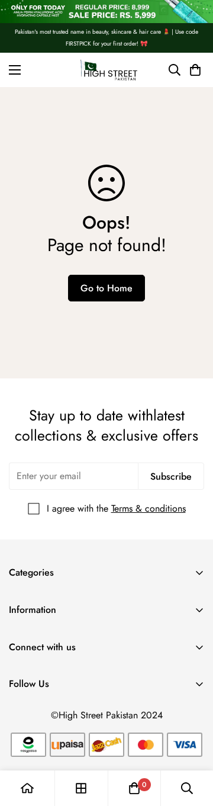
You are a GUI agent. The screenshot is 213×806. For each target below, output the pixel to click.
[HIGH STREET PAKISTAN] (107, 70)
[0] (134, 788)
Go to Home (106, 288)
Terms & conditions (148, 508)
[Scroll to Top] (192, 743)
